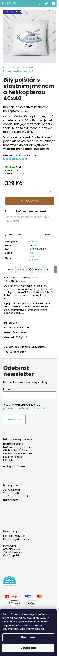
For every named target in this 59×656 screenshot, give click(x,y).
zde (41, 629)
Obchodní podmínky (15, 450)
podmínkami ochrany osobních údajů (26, 408)
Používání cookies (13, 456)
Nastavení (28, 637)
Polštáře (34, 241)
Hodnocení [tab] (41, 269)
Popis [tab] (10, 269)
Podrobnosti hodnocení (18, 71)
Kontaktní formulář (14, 536)
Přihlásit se (14, 419)
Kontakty (8, 460)
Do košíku (32, 201)
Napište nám (10, 499)
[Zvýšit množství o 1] (50, 192)
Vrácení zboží (11, 493)
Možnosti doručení (15, 159)
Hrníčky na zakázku (14, 466)
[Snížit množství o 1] (34, 192)
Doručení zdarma (13, 444)
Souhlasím (28, 648)
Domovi (19, 173)
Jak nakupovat (11, 490)
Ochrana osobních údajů (17, 453)
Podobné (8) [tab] (24, 269)
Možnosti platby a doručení (18, 447)
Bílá (31, 252)
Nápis (33, 256)
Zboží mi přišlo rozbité (15, 496)
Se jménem (34, 258)
